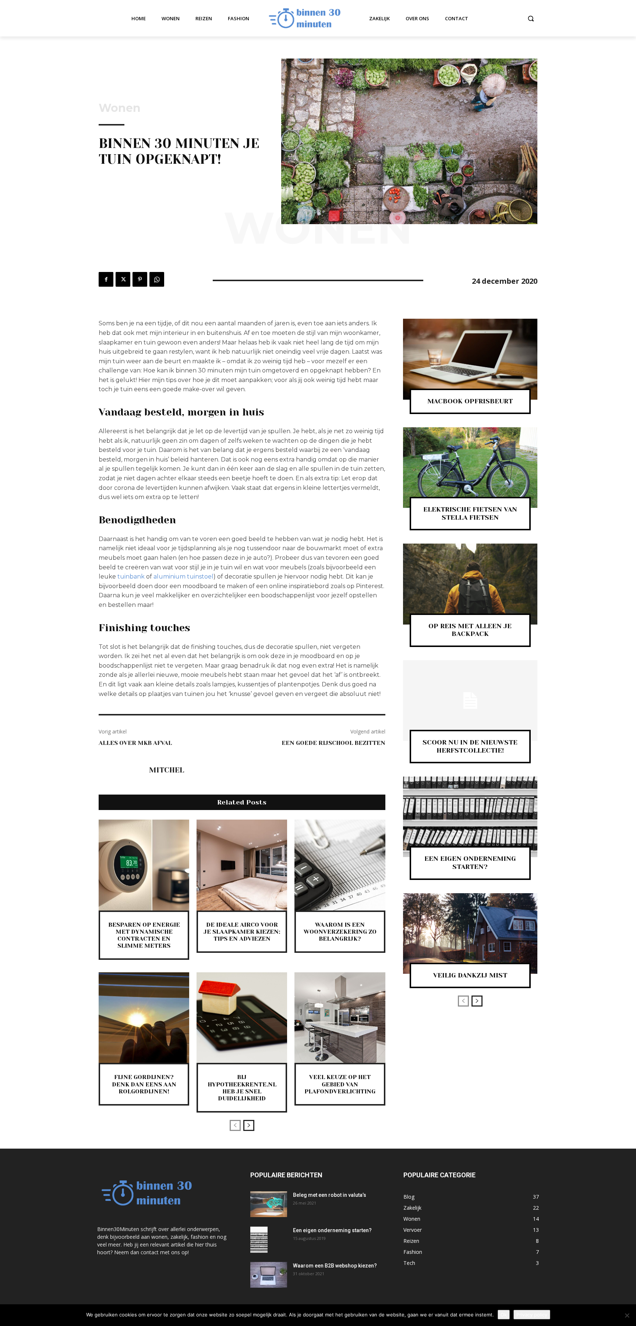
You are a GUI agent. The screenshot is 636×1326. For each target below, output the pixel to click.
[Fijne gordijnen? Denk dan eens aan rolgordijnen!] (144, 1017)
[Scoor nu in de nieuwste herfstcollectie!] (470, 700)
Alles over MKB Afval (135, 742)
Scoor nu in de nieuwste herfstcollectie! (470, 746)
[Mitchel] (120, 770)
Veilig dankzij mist (470, 975)
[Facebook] (106, 279)
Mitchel (166, 770)
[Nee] (626, 1315)
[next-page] (248, 1125)
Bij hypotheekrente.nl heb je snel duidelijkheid (242, 1088)
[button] (530, 18)
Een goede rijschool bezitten (333, 742)
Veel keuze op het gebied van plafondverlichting (339, 1084)
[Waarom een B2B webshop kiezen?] (268, 1275)
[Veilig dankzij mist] (470, 933)
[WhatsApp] (156, 279)
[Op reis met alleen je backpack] (470, 584)
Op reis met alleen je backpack (470, 630)
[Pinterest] (139, 279)
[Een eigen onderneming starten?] (470, 817)
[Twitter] (123, 279)
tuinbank (131, 576)
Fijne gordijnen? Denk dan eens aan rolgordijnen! (144, 1084)
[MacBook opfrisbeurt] (470, 359)
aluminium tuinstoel (183, 576)
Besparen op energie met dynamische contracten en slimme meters (144, 935)
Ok (504, 1315)
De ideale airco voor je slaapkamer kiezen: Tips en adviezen (242, 931)
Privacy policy (531, 1315)
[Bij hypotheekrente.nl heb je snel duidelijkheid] (242, 1017)
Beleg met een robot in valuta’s (329, 1195)
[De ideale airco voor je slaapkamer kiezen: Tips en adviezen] (242, 865)
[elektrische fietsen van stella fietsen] (470, 467)
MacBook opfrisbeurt (470, 401)
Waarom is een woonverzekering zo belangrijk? (340, 931)
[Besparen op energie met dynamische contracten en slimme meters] (144, 865)
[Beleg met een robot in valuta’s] (268, 1204)
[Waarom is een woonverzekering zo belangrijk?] (339, 865)
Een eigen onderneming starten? (332, 1230)
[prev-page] (235, 1125)
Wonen (120, 108)
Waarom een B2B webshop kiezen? (335, 1266)
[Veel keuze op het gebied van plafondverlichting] (339, 1017)
